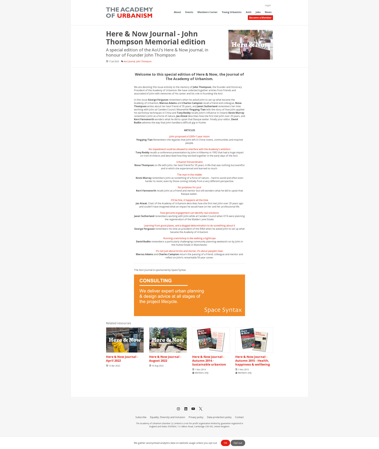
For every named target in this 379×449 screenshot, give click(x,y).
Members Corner (207, 12)
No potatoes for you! (189, 187)
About (177, 12)
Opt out (238, 443)
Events (189, 12)
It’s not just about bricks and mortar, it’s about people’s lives (189, 251)
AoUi (248, 12)
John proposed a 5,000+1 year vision (189, 136)
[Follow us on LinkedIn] (186, 409)
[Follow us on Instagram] (178, 409)
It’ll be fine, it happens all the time (189, 200)
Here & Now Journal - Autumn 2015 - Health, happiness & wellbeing (252, 360)
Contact (239, 417)
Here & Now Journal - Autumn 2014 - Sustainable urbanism (209, 360)
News (268, 12)
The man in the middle (189, 174)
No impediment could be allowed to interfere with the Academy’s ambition (189, 149)
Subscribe (140, 417)
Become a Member (260, 17)
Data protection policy (219, 417)
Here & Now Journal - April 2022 (122, 358)
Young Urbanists (231, 12)
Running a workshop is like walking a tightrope (189, 238)
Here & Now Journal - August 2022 (165, 358)
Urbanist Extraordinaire (189, 162)
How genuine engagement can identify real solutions (189, 212)
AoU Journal (129, 61)
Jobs (258, 12)
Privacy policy (196, 417)
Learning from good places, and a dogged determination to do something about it (189, 225)
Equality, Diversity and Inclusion (167, 417)
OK (225, 443)
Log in (268, 5)
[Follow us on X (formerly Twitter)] (200, 409)
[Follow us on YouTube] (193, 409)
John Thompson (144, 61)
